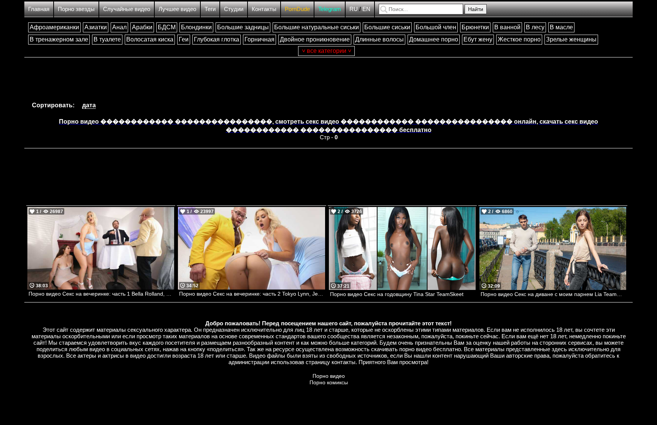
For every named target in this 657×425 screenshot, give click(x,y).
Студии (233, 9)
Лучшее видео (177, 9)
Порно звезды (76, 9)
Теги (210, 9)
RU (353, 9)
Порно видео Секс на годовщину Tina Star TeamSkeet (396, 294)
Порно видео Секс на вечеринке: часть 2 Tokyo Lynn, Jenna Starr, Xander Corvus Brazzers (252, 294)
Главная (38, 9)
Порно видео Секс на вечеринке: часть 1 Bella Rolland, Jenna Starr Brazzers (101, 294)
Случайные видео (126, 9)
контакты (343, 362)
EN (366, 9)
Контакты (264, 9)
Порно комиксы (328, 382)
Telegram (329, 9)
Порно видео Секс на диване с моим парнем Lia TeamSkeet (553, 294)
